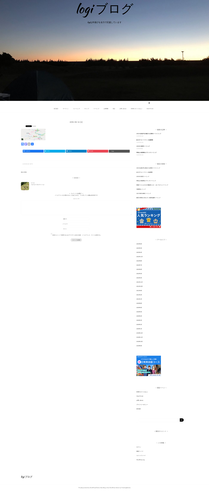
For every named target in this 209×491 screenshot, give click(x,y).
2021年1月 (139, 299)
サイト (65, 229)
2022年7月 (139, 265)
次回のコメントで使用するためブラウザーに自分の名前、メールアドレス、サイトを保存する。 (76, 235)
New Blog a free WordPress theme (109, 487)
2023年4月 (139, 252)
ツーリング (96, 108)
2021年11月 (139, 282)
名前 (65, 219)
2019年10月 (139, 341)
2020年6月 (139, 307)
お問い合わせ (123, 108)
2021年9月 (139, 290)
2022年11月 (139, 256)
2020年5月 (139, 312)
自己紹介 (56, 108)
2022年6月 (139, 269)
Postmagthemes (126, 487)
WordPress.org (140, 459)
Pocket (34, 126)
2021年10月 (139, 286)
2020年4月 (139, 316)
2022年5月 (139, 273)
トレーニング (76, 108)
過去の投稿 (24, 172)
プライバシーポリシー (142, 404)
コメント (76, 198)
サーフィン (66, 108)
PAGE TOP (203, 474)
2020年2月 (139, 324)
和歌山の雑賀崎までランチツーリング (146, 152)
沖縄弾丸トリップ (141, 189)
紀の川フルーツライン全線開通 (144, 140)
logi (34, 183)
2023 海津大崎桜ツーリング (143, 193)
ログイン (138, 447)
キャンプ (86, 108)
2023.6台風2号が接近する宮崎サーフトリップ (148, 133)
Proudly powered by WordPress (87, 487)
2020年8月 (139, 303)
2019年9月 (139, 345)
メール (65, 224)
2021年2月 (139, 295)
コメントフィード (141, 455)
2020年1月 (139, 328)
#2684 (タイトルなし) (136, 108)
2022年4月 (139, 278)
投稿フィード (139, 451)
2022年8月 (139, 261)
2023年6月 (139, 244)
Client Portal (150, 108)
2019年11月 (139, 337)
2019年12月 (139, 333)
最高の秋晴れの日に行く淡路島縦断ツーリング (148, 197)
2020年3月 (139, 320)
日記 (114, 108)
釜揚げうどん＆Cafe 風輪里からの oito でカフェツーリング (152, 185)
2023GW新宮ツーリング (143, 146)
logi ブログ (104, 8)
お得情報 (106, 108)
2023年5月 (139, 248)
